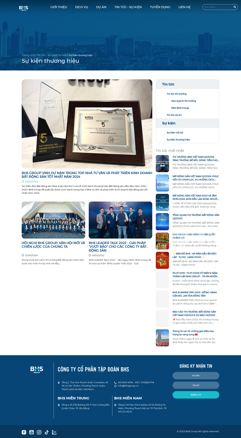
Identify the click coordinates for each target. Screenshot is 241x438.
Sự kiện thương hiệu (178, 139)
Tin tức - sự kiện (46, 55)
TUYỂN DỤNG (160, 7)
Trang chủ (28, 55)
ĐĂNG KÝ (196, 394)
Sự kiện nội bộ (175, 132)
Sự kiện (63, 55)
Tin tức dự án (174, 114)
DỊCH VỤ (81, 7)
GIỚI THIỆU (58, 7)
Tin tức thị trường (176, 93)
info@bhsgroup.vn (128, 385)
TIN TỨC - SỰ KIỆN (128, 7)
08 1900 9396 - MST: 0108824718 (136, 382)
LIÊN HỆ (185, 7)
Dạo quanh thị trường (183, 100)
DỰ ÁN (101, 7)
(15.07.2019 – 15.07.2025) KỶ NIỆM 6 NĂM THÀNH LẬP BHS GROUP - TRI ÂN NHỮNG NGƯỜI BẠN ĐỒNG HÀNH (196, 276)
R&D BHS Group (180, 107)
